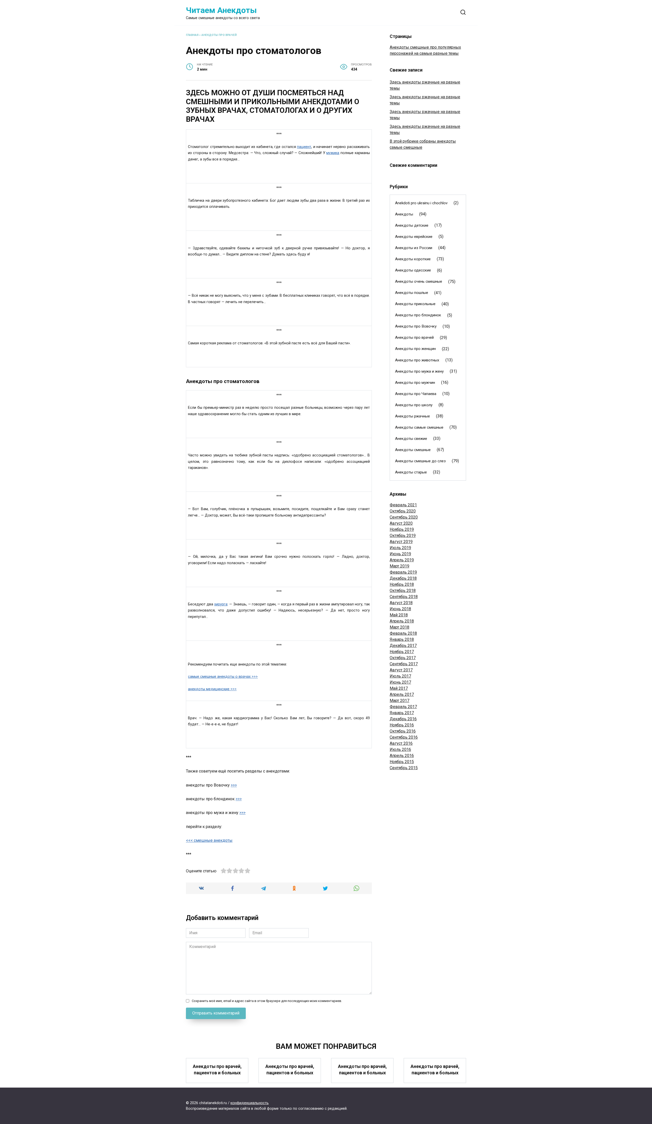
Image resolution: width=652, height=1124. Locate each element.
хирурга (220, 604)
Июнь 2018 (400, 608)
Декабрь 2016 (403, 718)
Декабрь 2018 (403, 578)
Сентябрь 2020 (404, 517)
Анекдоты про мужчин (415, 382)
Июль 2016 (400, 749)
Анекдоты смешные (413, 450)
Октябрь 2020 (403, 511)
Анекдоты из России (413, 248)
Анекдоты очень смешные (418, 281)
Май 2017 (399, 688)
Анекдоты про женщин (415, 348)
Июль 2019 (400, 547)
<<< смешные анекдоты (209, 840)
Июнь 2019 (400, 553)
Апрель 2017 (402, 694)
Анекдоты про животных (417, 360)
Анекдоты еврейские (413, 236)
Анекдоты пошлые (411, 292)
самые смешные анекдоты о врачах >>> (223, 676)
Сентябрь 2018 (404, 596)
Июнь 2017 (400, 682)
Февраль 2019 (403, 572)
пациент (304, 147)
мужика (332, 153)
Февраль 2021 (403, 505)
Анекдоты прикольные (415, 304)
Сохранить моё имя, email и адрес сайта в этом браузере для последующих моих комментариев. (267, 1001)
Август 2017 (401, 670)
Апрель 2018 (402, 621)
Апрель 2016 (402, 755)
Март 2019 (399, 566)
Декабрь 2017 (403, 645)
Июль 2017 (400, 676)
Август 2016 (401, 743)
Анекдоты (404, 214)
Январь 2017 (402, 712)
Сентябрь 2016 (404, 737)
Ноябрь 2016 (402, 725)
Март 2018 (399, 627)
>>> (234, 785)
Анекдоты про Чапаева (415, 393)
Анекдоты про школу (413, 405)
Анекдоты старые (411, 472)
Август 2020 (401, 523)
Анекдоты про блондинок (418, 315)
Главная (192, 35)
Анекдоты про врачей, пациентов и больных (217, 1069)
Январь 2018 (402, 639)
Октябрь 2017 (403, 657)
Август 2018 (401, 602)
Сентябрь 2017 (404, 663)
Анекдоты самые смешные (419, 427)
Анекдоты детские (411, 225)
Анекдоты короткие (413, 259)
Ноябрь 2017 (402, 651)
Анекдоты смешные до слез (420, 461)
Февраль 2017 (403, 706)
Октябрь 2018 (403, 590)
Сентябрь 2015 (404, 767)
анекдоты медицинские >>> (212, 689)
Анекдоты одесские (413, 270)
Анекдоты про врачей (219, 35)
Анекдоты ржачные (412, 416)
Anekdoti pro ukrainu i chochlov (421, 203)
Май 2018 (399, 615)
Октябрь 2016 (403, 731)
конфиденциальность (249, 1103)
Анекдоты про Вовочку (416, 326)
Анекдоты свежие (411, 438)
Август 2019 (401, 541)
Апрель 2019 (402, 560)
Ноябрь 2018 (402, 584)
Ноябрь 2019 (402, 529)
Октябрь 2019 (403, 535)
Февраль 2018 (403, 633)
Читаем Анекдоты (221, 10)
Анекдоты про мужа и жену (419, 371)
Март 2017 (399, 700)
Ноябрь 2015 (402, 761)
